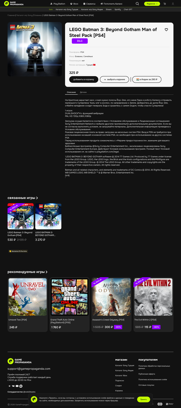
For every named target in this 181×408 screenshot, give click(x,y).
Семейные (88, 56)
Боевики (38, 15)
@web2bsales (29, 392)
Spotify (118, 9)
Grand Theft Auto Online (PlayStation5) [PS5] (62, 321)
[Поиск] (137, 3)
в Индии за (148, 79)
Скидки (118, 385)
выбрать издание (116, 79)
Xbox (75, 3)
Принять (143, 399)
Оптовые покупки (146, 385)
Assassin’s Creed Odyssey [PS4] (108, 319)
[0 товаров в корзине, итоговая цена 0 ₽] (165, 3)
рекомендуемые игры (26, 272)
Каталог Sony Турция (124, 365)
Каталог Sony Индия (124, 370)
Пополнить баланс (113, 3)
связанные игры (21, 198)
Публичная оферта (146, 374)
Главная (11, 15)
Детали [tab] (83, 92)
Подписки (151, 4)
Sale (51, 9)
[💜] (166, 29)
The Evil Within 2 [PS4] (145, 319)
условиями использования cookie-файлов (95, 398)
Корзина (119, 390)
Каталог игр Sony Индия (92, 9)
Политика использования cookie (152, 379)
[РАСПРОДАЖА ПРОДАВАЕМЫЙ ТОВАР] (111, 297)
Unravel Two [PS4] (17, 319)
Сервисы (90, 3)
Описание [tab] (71, 92)
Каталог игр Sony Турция (67, 9)
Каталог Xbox (121, 375)
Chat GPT (128, 9)
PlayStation (59, 3)
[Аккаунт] (173, 4)
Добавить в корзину (83, 79)
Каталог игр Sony (24, 15)
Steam (108, 9)
